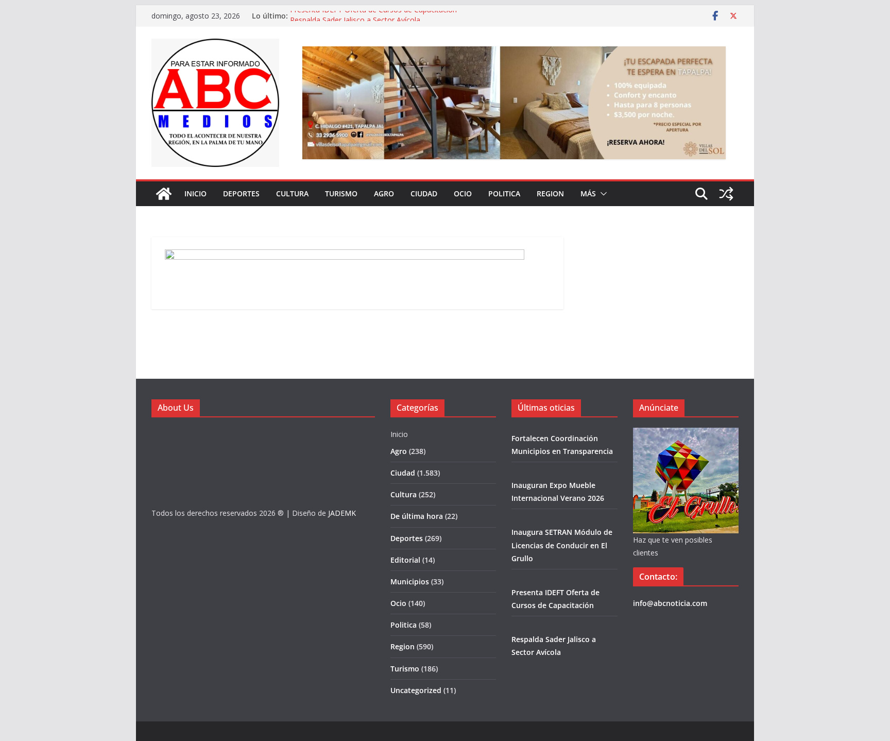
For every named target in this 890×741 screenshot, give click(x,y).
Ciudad (423, 193)
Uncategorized (415, 690)
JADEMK (342, 513)
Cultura (292, 193)
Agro (384, 193)
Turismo (341, 193)
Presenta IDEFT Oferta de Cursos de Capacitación (373, 15)
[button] (601, 194)
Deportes (241, 193)
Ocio (463, 193)
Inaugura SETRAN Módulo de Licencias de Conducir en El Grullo (561, 545)
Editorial (405, 560)
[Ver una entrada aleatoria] (726, 193)
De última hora (416, 516)
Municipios (409, 581)
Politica (504, 193)
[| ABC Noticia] (163, 193)
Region (550, 193)
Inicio (195, 193)
